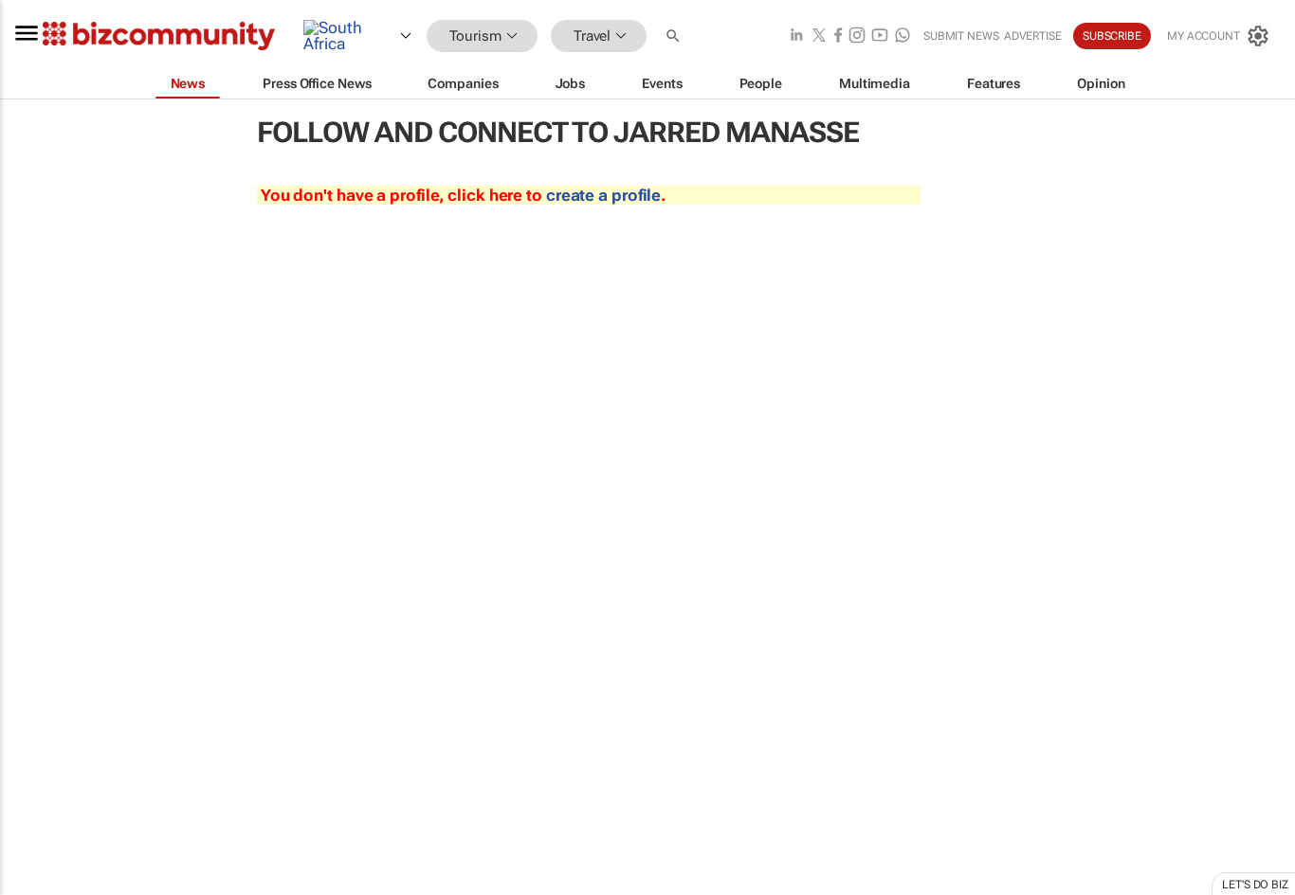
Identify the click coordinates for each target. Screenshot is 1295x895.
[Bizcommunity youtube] (879, 36)
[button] (675, 36)
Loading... (36, 885)
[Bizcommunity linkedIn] (796, 36)
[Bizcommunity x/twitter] (819, 36)
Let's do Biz (1255, 884)
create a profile (603, 195)
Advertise (1033, 36)
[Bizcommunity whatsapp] (902, 36)
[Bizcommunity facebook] (838, 36)
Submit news (961, 36)
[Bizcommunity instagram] (857, 36)
